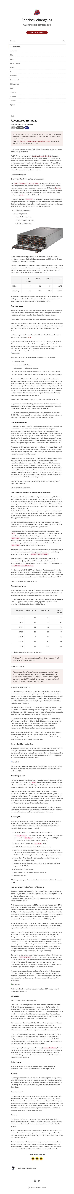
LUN (29, 337)
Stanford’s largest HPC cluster (42, 156)
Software (13, 96)
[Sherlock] (37, 12)
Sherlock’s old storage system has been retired (35, 141)
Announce (13, 51)
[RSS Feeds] (39, 1180)
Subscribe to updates (37, 32)
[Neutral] (37, 1158)
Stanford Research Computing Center (26, 183)
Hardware (13, 76)
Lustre (22, 195)
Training (13, 100)
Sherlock (58, 188)
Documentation (15, 63)
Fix (11, 71)
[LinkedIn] (36, 1180)
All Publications (15, 46)
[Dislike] (41, 1158)
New (11, 88)
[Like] (32, 1158)
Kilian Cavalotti (31, 1168)
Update (12, 105)
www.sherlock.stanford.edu (37, 24)
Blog (11, 55)
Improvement (14, 80)
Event (12, 67)
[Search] (64, 41)
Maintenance (14, 84)
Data (11, 59)
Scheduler (13, 92)
